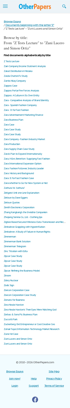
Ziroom (7, 275)
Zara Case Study (12, 129)
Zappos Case (10, 85)
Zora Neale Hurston (14, 304)
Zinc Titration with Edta (15, 251)
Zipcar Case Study (13, 256)
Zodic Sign (9, 285)
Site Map (54, 371)
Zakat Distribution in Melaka (18, 71)
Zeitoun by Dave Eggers (16, 197)
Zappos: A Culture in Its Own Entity (21, 95)
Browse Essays (14, 371)
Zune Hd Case (11, 334)
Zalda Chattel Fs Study (15, 76)
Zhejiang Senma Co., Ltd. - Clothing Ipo (23, 217)
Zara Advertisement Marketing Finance (23, 114)
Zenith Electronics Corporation (19, 207)
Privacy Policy (54, 378)
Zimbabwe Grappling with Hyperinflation (24, 226)
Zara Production (12, 144)
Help (34, 378)
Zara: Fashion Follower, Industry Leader (24, 168)
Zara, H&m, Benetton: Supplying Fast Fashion (27, 158)
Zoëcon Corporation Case (16, 290)
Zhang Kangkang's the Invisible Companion (25, 212)
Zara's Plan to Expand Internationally (23, 153)
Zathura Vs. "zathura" (14, 187)
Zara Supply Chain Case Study (19, 149)
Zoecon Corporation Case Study (20, 295)
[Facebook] (35, 400)
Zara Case (9, 124)
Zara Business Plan (13, 119)
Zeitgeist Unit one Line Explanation (21, 192)
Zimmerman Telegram (15, 246)
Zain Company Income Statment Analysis (25, 66)
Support (34, 385)
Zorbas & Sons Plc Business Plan (20, 314)
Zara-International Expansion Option (22, 163)
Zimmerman (10, 236)
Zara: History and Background (19, 173)
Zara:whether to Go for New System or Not (26, 183)
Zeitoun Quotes (12, 202)
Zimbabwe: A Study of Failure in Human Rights (27, 231)
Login (14, 385)
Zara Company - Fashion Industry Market (24, 139)
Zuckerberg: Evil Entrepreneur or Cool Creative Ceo (29, 324)
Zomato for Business (14, 299)
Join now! (14, 378)
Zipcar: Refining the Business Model (22, 270)
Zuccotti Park (10, 319)
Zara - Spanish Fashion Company (20, 105)
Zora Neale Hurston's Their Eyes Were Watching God (30, 309)
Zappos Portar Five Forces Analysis (21, 90)
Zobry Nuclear (11, 280)
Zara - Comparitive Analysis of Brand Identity (26, 100)
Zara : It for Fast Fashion (16, 110)
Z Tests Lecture (11, 61)
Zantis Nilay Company (15, 80)
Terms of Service (54, 385)
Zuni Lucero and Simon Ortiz (18, 338)
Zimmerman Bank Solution (17, 241)
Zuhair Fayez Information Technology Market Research (31, 329)
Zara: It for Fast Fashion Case (19, 178)
